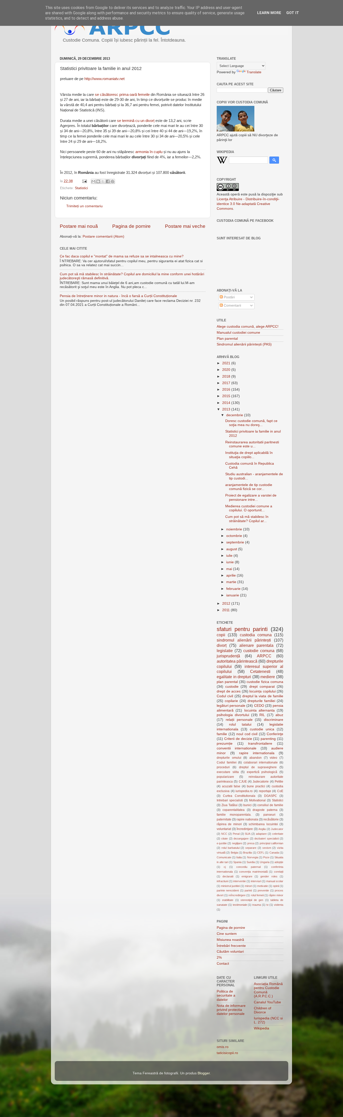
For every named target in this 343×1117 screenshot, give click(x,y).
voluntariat (224, 829)
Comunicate (224, 857)
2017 (226, 383)
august (232, 549)
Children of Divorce (262, 1010)
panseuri (269, 814)
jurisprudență (228, 656)
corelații (278, 871)
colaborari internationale (261, 762)
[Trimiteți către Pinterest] (112, 181)
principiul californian (271, 843)
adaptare (261, 833)
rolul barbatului (230, 847)
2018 (226, 376)
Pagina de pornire (131, 226)
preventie (263, 890)
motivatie (262, 885)
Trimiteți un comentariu (84, 206)
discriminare (273, 720)
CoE (280, 791)
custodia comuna (256, 635)
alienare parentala (256, 645)
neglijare (237, 843)
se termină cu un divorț (135, 121)
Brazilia (247, 852)
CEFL (260, 852)
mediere (267, 676)
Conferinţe (275, 734)
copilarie (231, 701)
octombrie (234, 536)
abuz (279, 715)
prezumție (225, 743)
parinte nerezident (228, 890)
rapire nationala (247, 819)
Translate (254, 72)
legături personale (231, 706)
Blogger (204, 1073)
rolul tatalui (240, 724)
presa (250, 843)
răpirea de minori (229, 824)
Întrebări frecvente (231, 946)
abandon (255, 757)
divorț (221, 645)
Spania (237, 862)
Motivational (257, 800)
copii (221, 635)
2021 (226, 363)
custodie (232, 686)
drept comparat (262, 686)
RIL (262, 715)
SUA (247, 833)
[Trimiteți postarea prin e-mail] (84, 181)
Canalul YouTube (267, 1002)
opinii (276, 885)
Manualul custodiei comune (238, 332)
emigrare (247, 876)
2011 (226, 610)
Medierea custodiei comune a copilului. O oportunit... (248, 508)
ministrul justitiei (230, 885)
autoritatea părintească (237, 661)
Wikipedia (261, 1028)
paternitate (224, 819)
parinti (248, 890)
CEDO (259, 706)
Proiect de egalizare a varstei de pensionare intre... (250, 497)
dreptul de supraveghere (258, 767)
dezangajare (241, 838)
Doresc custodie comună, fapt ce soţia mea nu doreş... (251, 423)
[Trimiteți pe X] (102, 181)
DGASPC (270, 796)
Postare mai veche (185, 226)
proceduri (223, 767)
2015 (226, 396)
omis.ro (222, 1047)
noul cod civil (246, 734)
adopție (278, 862)
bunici (247, 805)
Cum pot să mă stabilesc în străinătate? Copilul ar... (246, 519)
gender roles (268, 876)
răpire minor (276, 895)
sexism (266, 847)
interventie (239, 881)
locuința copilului (262, 691)
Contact (223, 963)
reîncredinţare (237, 895)
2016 (226, 389)
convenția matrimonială (253, 871)
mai (229, 569)
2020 (226, 370)
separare (250, 847)
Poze (266, 857)
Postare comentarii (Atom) (103, 236)
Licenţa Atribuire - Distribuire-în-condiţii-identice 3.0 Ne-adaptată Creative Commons (248, 204)
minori (248, 885)
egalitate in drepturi (234, 676)
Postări (229, 297)
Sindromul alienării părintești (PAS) (244, 344)
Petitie (279, 781)
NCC (224, 833)
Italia (239, 857)
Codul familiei (227, 762)
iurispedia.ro (244, 791)
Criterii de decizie (238, 739)
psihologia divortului (233, 715)
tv (267, 904)
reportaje (265, 791)
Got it (292, 13)
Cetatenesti (260, 671)
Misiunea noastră (230, 940)
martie (231, 582)
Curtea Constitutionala (239, 796)
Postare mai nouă (79, 226)
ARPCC (264, 656)
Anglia (262, 828)
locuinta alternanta (259, 710)
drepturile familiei (261, 701)
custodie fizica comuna (265, 682)
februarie (234, 589)
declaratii (227, 876)
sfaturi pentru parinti (242, 629)
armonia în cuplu (148, 152)
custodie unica (262, 729)
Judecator (277, 828)
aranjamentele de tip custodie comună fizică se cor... (248, 487)
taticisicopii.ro (227, 1053)
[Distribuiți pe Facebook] (107, 181)
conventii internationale (236, 748)
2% (219, 957)
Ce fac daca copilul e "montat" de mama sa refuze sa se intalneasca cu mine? (122, 256)
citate (224, 838)
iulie (230, 555)
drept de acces (229, 691)
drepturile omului (229, 757)
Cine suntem (227, 934)
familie (222, 734)
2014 (226, 403)
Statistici (81, 188)
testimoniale (240, 904)
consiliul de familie (270, 805)
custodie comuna (258, 650)
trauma (256, 904)
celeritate (277, 833)
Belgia (234, 852)
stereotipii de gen (252, 899)
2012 (226, 603)
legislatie (225, 650)
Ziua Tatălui (229, 805)
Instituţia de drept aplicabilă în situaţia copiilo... (249, 455)
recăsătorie (271, 819)
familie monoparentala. (234, 814)
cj (225, 866)
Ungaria (264, 862)
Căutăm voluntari (230, 951)
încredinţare (245, 829)
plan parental (227, 682)
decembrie (235, 415)
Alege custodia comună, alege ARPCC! (247, 326)
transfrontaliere (260, 743)
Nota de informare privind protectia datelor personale (231, 1010)
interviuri (256, 881)
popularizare (225, 777)
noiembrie (234, 529)
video (273, 757)
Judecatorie (261, 781)
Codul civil (225, 696)
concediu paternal (248, 866)
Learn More (269, 13)
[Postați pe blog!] (98, 181)
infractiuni (222, 881)
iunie (230, 562)
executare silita (228, 772)
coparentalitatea (233, 810)
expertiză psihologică (262, 772)
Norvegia (252, 857)
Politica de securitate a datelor (226, 995)
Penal (236, 833)
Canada (274, 852)
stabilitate (227, 899)
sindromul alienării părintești (244, 640)
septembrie (235, 542)
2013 (226, 409)
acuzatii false (231, 786)
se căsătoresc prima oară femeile (122, 95)
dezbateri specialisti (266, 838)
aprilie (231, 575)
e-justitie (222, 843)
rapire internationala (256, 753)
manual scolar (274, 881)
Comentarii (232, 305)
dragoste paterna (265, 810)
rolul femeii (257, 895)
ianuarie (233, 595)
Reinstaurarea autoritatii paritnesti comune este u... (252, 444)
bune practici (256, 786)
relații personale (239, 720)
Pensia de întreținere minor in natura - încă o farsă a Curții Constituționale (118, 296)
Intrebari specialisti (230, 800)
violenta (278, 904)
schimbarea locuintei (263, 824)
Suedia (251, 862)
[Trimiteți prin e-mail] (93, 181)
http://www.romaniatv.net (104, 79)
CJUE (243, 781)
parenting (268, 739)
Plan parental (227, 338)
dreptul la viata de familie (262, 696)
